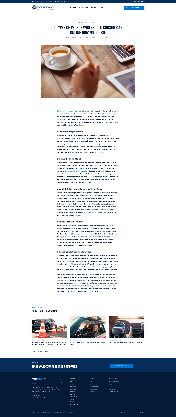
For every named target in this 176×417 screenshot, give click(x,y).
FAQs (93, 8)
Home (33, 14)
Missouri (72, 391)
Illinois (72, 384)
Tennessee (73, 396)
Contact (104, 8)
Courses (83, 8)
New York (73, 394)
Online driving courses (64, 111)
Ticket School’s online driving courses (76, 171)
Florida (72, 381)
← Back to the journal (41, 351)
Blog (38, 14)
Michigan (73, 389)
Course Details (94, 386)
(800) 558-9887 (138, 1)
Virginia (72, 401)
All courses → (74, 404)
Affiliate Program (114, 381)
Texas (72, 399)
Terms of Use (132, 412)
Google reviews (113, 389)
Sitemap (141, 412)
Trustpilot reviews (114, 391)
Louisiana (73, 386)
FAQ (110, 386)
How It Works (93, 384)
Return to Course (134, 7)
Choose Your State (122, 366)
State (73, 8)
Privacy (122, 412)
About (91, 381)
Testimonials (93, 389)
